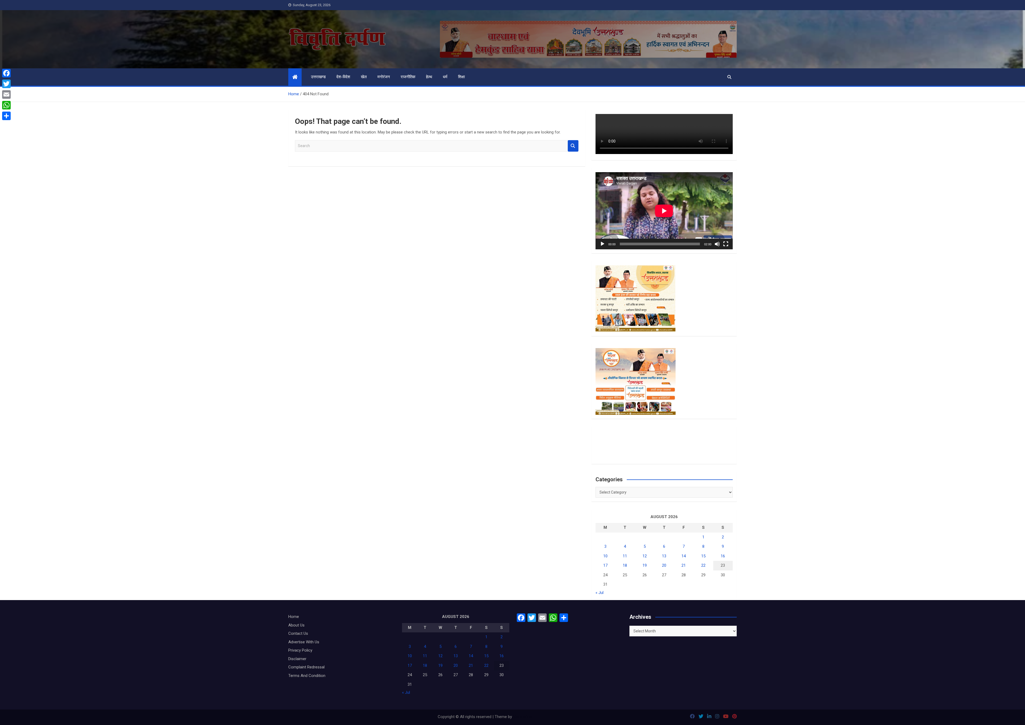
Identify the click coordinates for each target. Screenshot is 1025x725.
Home (293, 616)
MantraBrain (523, 716)
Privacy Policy (300, 650)
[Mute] (717, 244)
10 (605, 556)
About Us (296, 625)
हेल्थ (429, 76)
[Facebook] (6, 73)
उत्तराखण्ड (318, 76)
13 (664, 556)
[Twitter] (6, 83)
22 (703, 565)
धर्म (445, 76)
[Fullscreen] (725, 244)
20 (664, 565)
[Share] (6, 116)
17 (605, 565)
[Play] (602, 244)
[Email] (6, 94)
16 (723, 556)
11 (625, 556)
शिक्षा (461, 76)
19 (644, 565)
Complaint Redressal (306, 667)
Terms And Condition (306, 675)
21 (683, 565)
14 (683, 556)
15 (703, 556)
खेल (364, 76)
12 (644, 556)
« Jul (600, 592)
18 (625, 565)
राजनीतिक (408, 76)
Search (573, 146)
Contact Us (298, 633)
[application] (664, 210)
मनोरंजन (383, 76)
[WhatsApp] (6, 105)
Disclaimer (297, 658)
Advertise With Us (303, 642)
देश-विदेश (343, 76)
